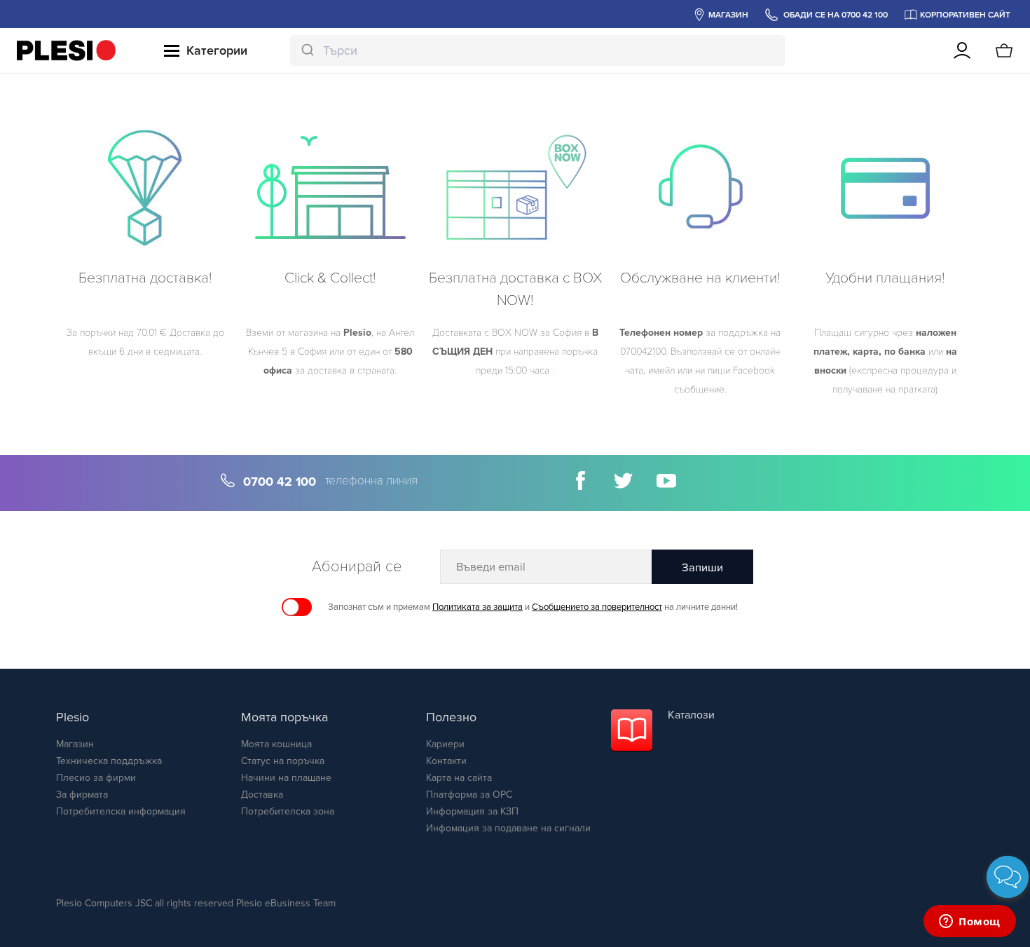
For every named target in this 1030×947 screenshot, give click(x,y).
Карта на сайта (459, 778)
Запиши (702, 568)
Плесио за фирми (96, 778)
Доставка (262, 794)
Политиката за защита (477, 607)
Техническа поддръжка (109, 761)
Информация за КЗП (472, 811)
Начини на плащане (286, 778)
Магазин (75, 744)
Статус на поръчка (282, 761)
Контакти (446, 761)
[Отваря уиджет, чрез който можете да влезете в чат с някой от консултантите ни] (969, 922)
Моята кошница (276, 744)
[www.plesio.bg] (66, 50)
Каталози (691, 715)
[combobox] (538, 50)
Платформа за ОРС (469, 794)
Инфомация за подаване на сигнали (508, 828)
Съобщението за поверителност (597, 607)
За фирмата (82, 794)
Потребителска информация (121, 811)
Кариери (445, 744)
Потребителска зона (287, 811)
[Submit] (306, 50)
